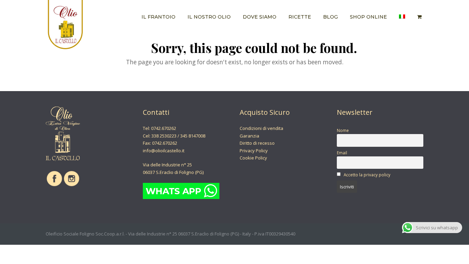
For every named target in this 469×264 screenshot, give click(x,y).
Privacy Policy (254, 150)
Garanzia (249, 136)
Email (342, 152)
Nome (343, 130)
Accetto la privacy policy (367, 174)
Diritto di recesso (257, 143)
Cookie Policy (253, 158)
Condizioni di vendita (261, 128)
